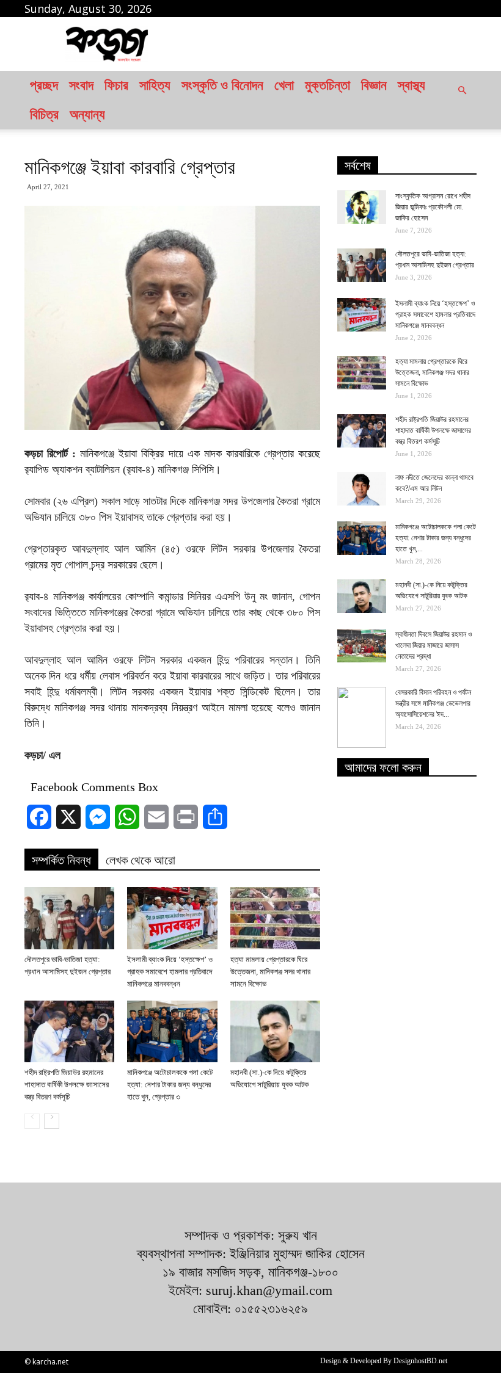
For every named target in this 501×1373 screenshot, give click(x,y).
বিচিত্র (44, 114)
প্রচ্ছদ (44, 85)
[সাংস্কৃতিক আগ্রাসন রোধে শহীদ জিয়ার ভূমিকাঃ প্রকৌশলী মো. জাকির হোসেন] (361, 207)
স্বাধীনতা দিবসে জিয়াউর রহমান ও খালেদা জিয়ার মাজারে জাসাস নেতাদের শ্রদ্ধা (433, 645)
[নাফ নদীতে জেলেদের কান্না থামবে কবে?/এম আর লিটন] (361, 488)
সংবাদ (81, 85)
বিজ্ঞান (374, 85)
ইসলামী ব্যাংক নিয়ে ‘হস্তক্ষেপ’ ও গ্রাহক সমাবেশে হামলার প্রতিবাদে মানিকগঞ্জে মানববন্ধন (170, 971)
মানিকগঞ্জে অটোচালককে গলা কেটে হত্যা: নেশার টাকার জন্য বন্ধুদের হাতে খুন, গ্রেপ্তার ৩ (170, 1084)
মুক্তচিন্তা (327, 85)
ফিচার (116, 85)
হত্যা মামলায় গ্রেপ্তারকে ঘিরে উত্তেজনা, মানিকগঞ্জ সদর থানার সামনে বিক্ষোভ (270, 971)
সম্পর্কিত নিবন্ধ (61, 860)
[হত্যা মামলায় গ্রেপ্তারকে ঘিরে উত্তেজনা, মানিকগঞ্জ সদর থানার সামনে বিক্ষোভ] (275, 918)
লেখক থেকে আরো (140, 860)
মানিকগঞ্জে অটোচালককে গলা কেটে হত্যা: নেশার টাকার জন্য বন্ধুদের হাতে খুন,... (435, 538)
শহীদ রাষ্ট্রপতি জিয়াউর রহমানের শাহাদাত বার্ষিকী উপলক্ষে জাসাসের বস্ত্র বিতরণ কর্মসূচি (66, 1084)
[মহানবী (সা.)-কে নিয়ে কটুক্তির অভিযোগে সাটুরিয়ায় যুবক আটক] (275, 1031)
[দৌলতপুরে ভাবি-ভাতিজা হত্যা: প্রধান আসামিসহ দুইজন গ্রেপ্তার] (69, 918)
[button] (462, 100)
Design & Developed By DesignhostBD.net (383, 1361)
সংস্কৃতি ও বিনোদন (222, 85)
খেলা (284, 85)
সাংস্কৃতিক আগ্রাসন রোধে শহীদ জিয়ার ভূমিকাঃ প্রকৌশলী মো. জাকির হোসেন (432, 207)
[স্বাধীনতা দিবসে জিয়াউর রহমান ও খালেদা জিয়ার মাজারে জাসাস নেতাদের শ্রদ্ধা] (361, 645)
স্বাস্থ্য (411, 85)
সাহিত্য (154, 85)
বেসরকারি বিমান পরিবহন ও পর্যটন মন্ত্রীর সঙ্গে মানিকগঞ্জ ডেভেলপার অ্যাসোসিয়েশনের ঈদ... (433, 703)
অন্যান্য (87, 114)
